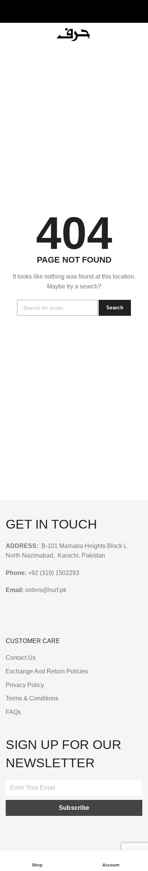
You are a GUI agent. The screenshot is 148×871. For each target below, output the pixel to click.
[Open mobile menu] (9, 34)
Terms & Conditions (32, 698)
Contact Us (21, 657)
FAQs (13, 712)
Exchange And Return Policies (47, 671)
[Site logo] (74, 34)
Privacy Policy (25, 685)
